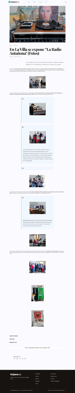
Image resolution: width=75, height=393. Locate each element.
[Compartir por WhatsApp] (15, 359)
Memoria (34, 2)
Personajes (40, 2)
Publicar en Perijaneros (55, 381)
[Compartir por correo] (22, 359)
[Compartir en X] (20, 359)
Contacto (52, 378)
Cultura (46, 2)
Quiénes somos (54, 376)
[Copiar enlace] (25, 359)
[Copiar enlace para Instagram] (17, 359)
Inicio (11, 45)
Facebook (44, 347)
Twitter (48, 347)
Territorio (28, 2)
